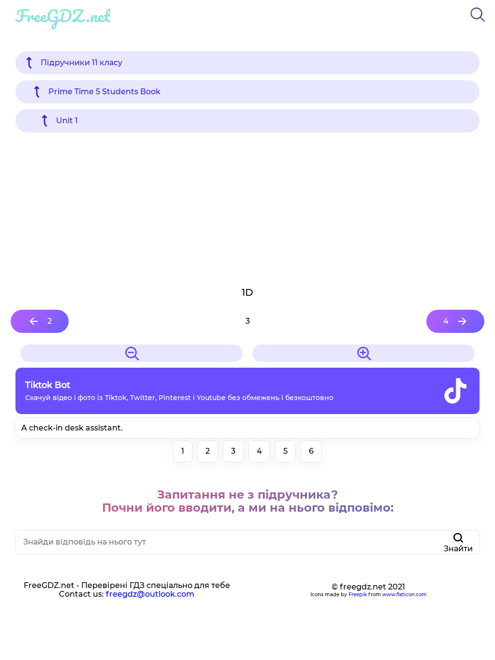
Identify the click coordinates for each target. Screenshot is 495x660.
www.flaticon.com (404, 594)
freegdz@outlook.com (150, 594)
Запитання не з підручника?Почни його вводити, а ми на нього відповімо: (247, 501)
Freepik (358, 594)
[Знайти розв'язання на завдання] (477, 23)
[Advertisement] (247, 208)
